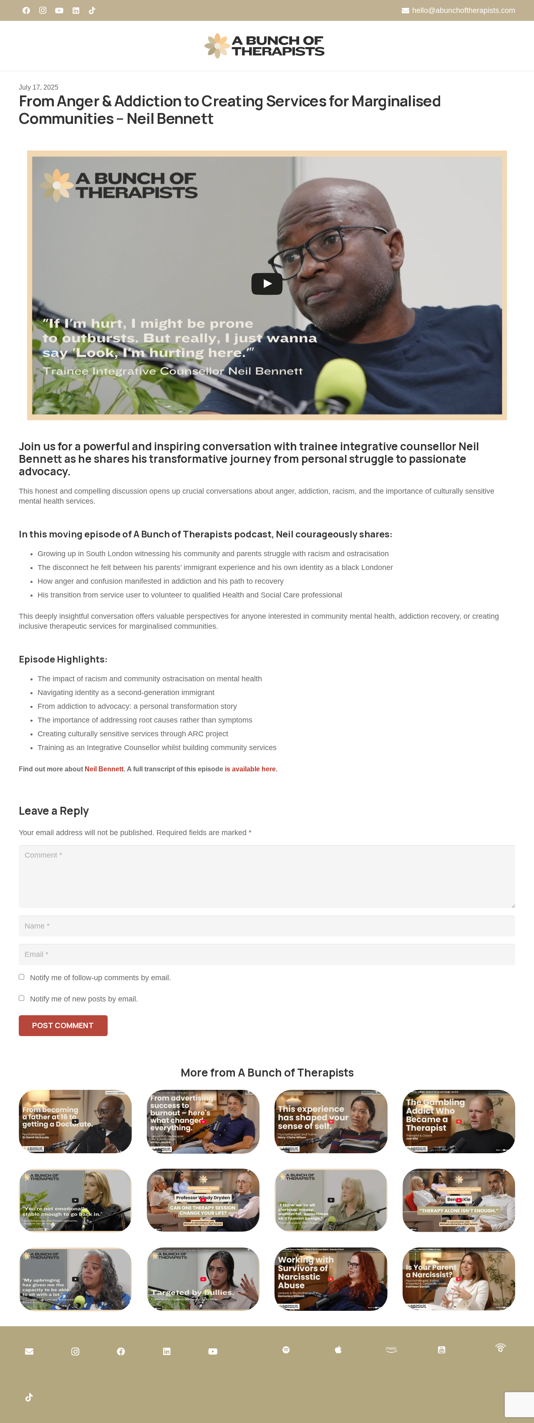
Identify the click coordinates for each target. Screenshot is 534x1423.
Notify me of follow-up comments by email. (100, 978)
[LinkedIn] (75, 10)
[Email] (29, 1351)
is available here (250, 769)
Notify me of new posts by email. (84, 999)
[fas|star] (391, 1350)
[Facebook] (26, 10)
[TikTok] (92, 10)
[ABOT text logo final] (267, 46)
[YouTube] (59, 10)
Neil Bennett (104, 769)
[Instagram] (42, 10)
